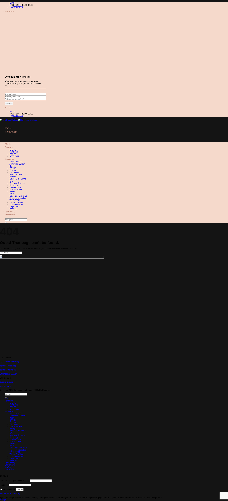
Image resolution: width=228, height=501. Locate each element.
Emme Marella (16, 175)
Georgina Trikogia (17, 183)
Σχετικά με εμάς (6, 382)
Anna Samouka (16, 162)
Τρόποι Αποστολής (8, 370)
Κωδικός (4, 485)
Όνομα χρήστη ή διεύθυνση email (14, 481)
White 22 (13, 209)
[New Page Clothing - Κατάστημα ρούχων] (18, 120)
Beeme (13, 166)
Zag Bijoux (14, 207)
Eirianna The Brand (18, 179)
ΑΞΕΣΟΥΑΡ (15, 156)
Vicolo (12, 192)
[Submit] (6, 222)
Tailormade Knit (16, 204)
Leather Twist (15, 187)
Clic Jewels (14, 172)
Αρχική (8, 144)
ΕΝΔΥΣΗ (13, 150)
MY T (12, 194)
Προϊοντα (9, 147)
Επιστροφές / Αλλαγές (9, 374)
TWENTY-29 (15, 200)
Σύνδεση (20, 489)
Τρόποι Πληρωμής (8, 366)
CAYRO (13, 168)
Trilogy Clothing (16, 202)
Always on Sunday (17, 164)
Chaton (13, 170)
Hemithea (14, 185)
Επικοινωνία (5, 386)
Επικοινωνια (10, 215)
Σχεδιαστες (9, 159)
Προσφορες (10, 211)
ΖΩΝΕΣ (13, 154)
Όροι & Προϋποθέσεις (9, 362)
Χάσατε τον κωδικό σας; (10, 494)
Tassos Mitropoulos (18, 198)
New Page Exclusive (18, 196)
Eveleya (13, 177)
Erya (11, 181)
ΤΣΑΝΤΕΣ (14, 152)
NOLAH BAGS (16, 190)
